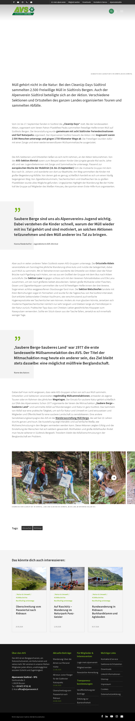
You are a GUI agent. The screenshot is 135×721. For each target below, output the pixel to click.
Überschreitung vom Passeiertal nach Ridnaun (62, 694)
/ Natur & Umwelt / (23, 594)
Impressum (106, 684)
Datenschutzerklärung (110, 694)
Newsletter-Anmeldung (87, 672)
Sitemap (104, 679)
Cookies (104, 689)
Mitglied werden (74, 2)
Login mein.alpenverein (87, 662)
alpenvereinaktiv (116, 2)
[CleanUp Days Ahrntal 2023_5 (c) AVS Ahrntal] (108, 477)
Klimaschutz (27, 528)
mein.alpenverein (59, 2)
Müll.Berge (38, 528)
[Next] (114, 477)
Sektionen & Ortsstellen (111, 664)
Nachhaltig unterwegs (25, 600)
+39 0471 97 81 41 (23, 686)
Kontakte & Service (100, 2)
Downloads (87, 2)
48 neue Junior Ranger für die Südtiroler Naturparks (63, 678)
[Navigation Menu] (121, 11)
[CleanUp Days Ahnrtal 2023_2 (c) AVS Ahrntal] (50, 477)
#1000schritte (21, 597)
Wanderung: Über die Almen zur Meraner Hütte (62, 663)
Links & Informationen (110, 674)
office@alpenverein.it (28, 689)
